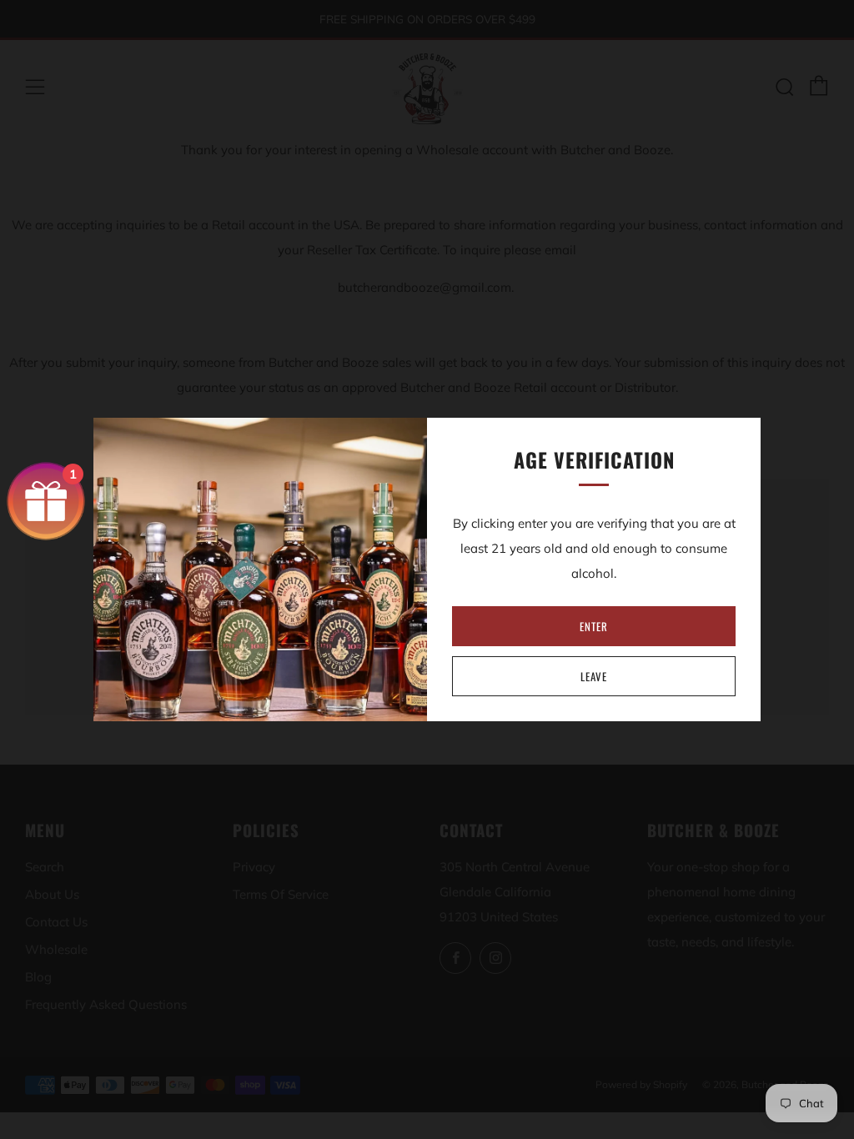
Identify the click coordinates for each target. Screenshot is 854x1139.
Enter (594, 626)
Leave (593, 676)
